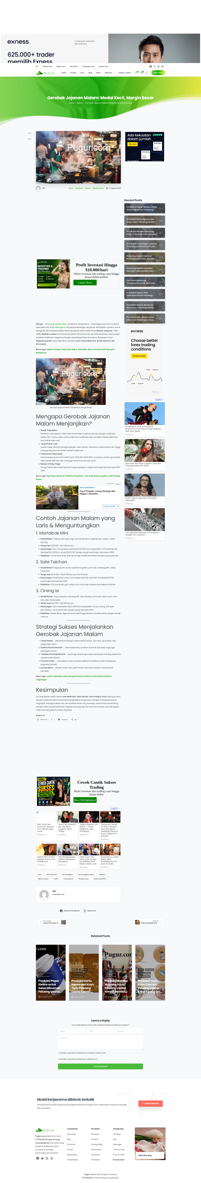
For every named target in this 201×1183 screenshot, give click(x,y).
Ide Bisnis (102, 874)
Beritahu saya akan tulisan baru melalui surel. (78, 1059)
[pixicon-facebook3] (37, 1158)
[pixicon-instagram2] (47, 1158)
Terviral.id (73, 66)
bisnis (81, 334)
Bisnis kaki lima (52, 874)
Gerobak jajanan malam (86, 874)
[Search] (146, 73)
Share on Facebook (72, 911)
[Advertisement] (100, 16)
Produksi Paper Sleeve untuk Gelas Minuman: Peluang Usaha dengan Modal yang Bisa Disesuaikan (49, 986)
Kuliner (80, 103)
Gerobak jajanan (67, 874)
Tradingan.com (88, 66)
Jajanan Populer (43, 879)
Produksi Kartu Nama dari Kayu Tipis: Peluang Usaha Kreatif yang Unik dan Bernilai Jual (82, 986)
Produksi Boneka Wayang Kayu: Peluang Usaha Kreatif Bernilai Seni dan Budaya (116, 986)
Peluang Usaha (83, 879)
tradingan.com (58, 894)
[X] (155, 66)
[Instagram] (159, 66)
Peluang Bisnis (68, 879)
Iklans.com (60, 66)
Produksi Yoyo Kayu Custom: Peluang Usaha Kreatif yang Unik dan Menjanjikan (150, 986)
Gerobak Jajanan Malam (57, 324)
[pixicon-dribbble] (51, 1158)
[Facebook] (151, 66)
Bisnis (40, 874)
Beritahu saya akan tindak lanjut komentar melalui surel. (83, 1053)
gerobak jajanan (59, 327)
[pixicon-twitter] (42, 1158)
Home (71, 103)
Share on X (91, 911)
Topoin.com (47, 66)
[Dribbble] (162, 66)
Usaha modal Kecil (100, 879)
